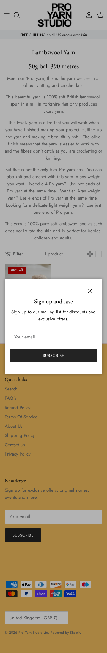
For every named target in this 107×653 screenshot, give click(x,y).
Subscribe (53, 355)
